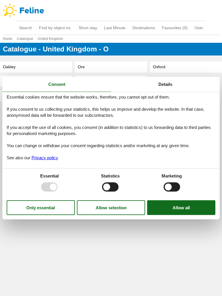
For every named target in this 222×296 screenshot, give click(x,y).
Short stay (88, 27)
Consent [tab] (56, 84)
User (199, 27)
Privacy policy (45, 157)
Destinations (143, 27)
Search (25, 27)
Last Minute (114, 27)
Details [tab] (165, 84)
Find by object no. (55, 27)
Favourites (175, 27)
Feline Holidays (111, 10)
